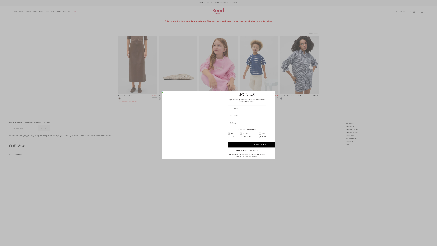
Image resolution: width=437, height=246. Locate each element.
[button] (273, 93)
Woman (245, 133)
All (232, 133)
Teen (232, 137)
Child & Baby (247, 137)
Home (264, 137)
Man (263, 133)
